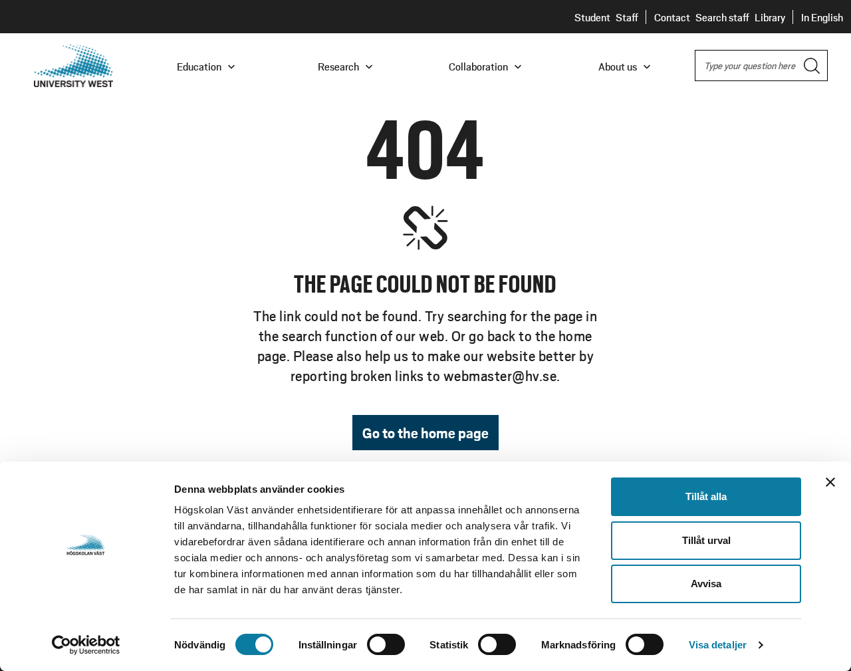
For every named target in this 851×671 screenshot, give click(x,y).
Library (770, 17)
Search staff (722, 17)
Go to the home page (425, 432)
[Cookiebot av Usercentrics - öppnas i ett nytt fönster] (86, 645)
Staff (627, 17)
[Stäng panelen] (830, 482)
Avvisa (706, 583)
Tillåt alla (706, 496)
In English (822, 17)
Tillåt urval (706, 540)
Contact (672, 17)
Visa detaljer (718, 644)
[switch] (386, 644)
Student (592, 17)
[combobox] (761, 65)
